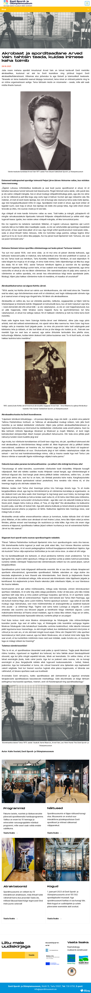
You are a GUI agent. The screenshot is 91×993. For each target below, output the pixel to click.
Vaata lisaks (53, 833)
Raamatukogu (73, 947)
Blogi (4, 9)
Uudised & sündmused (77, 950)
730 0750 (70, 986)
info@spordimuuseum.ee (46, 989)
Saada (31, 955)
